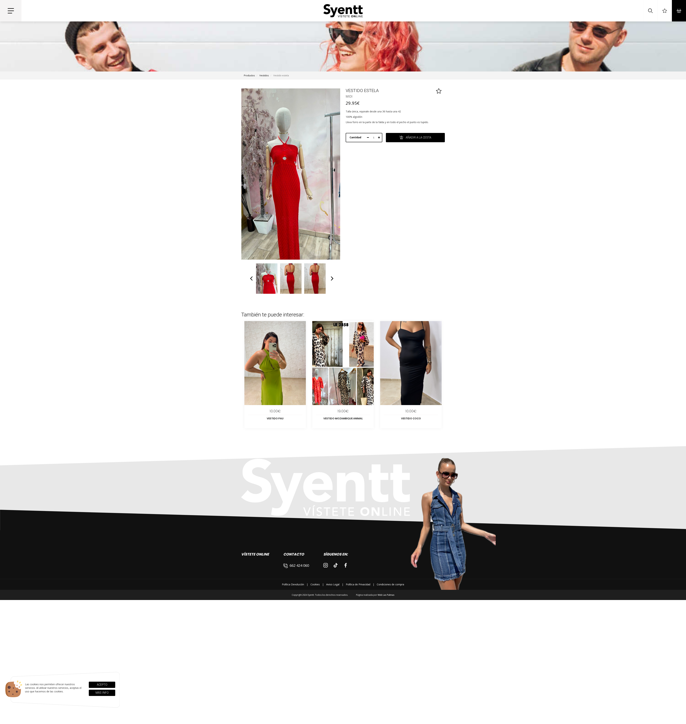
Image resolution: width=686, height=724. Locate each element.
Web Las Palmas (386, 594)
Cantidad (355, 137)
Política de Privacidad (358, 584)
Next (332, 278)
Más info (101, 692)
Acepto (102, 684)
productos (249, 75)
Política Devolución (293, 584)
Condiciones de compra (390, 584)
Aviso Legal (332, 584)
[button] (650, 10)
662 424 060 (299, 565)
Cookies (315, 584)
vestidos (264, 75)
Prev (252, 278)
